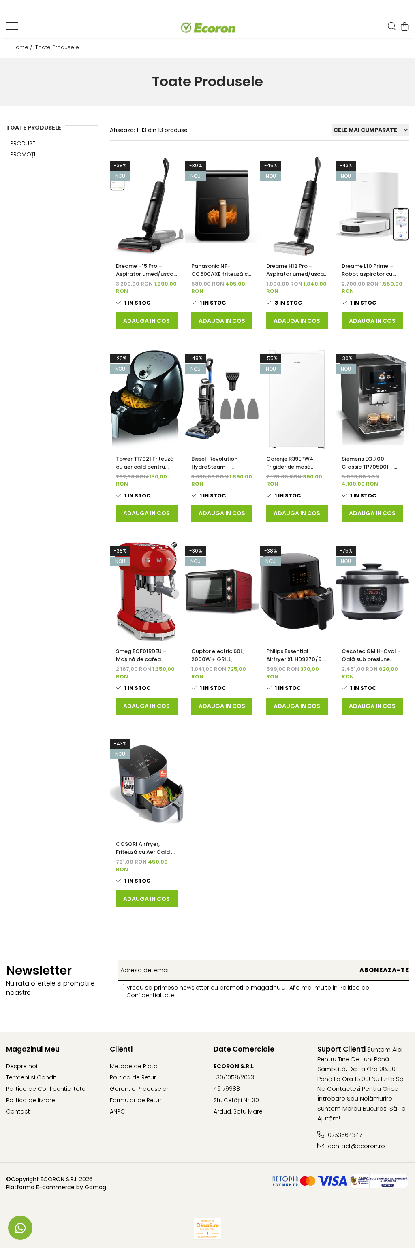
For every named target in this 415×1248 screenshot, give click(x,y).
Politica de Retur (133, 1077)
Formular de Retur (135, 1100)
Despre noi (21, 1066)
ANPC (117, 1111)
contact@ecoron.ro (355, 1146)
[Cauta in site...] (392, 27)
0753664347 (344, 1135)
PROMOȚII (23, 154)
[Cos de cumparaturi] (404, 27)
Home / (23, 47)
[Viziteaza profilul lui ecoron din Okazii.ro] (207, 1229)
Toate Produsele (57, 47)
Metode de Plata (134, 1066)
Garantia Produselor (139, 1089)
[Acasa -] (207, 27)
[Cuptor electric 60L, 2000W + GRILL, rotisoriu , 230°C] (222, 591)
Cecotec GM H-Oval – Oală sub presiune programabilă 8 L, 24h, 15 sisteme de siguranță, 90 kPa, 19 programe (371, 655)
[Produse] (13, 28)
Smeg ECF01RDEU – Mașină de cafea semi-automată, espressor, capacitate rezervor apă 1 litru (145, 655)
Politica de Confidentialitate (46, 1089)
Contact (18, 1111)
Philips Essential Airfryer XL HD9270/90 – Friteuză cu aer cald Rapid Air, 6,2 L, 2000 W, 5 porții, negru (295, 655)
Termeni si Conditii (32, 1077)
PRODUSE (22, 143)
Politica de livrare (30, 1100)
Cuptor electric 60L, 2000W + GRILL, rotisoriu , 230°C (217, 655)
